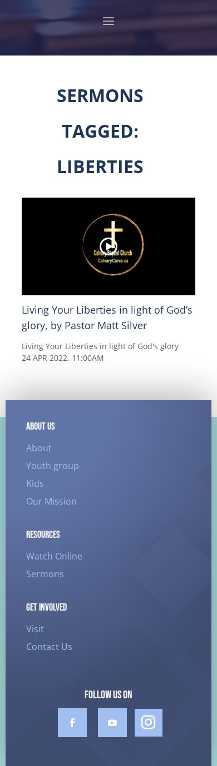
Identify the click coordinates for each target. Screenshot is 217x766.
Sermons (45, 574)
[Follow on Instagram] (148, 723)
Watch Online (54, 556)
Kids (35, 483)
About (39, 448)
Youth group (52, 466)
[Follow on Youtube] (112, 722)
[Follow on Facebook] (72, 722)
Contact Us (49, 647)
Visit (35, 629)
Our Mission (51, 501)
